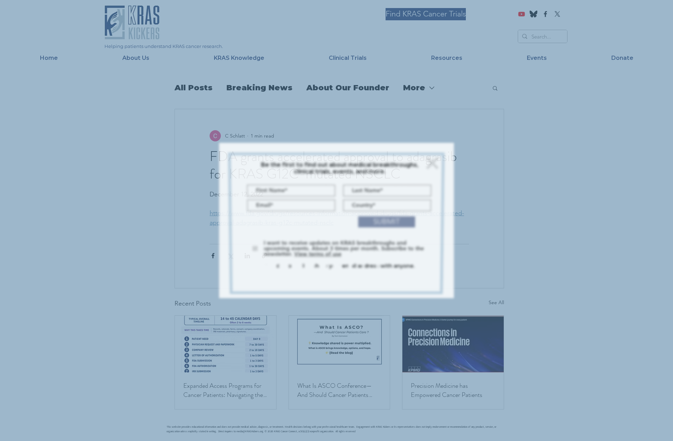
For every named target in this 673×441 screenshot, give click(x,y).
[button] (432, 162)
